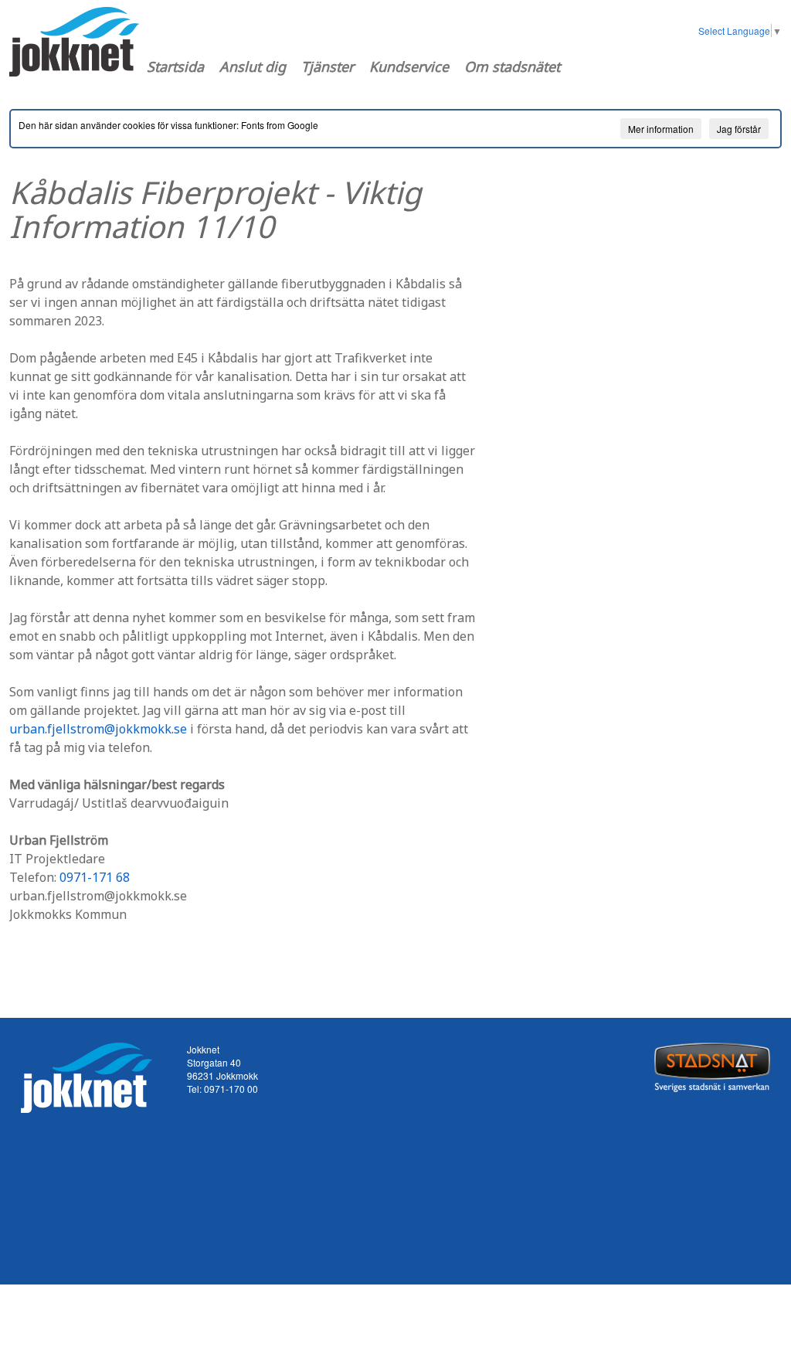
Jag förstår (739, 128)
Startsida (175, 66)
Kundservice (409, 66)
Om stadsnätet (512, 66)
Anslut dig (252, 66)
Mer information (661, 128)
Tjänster (327, 66)
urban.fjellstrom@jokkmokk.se (98, 728)
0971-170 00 (231, 1088)
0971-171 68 (94, 877)
